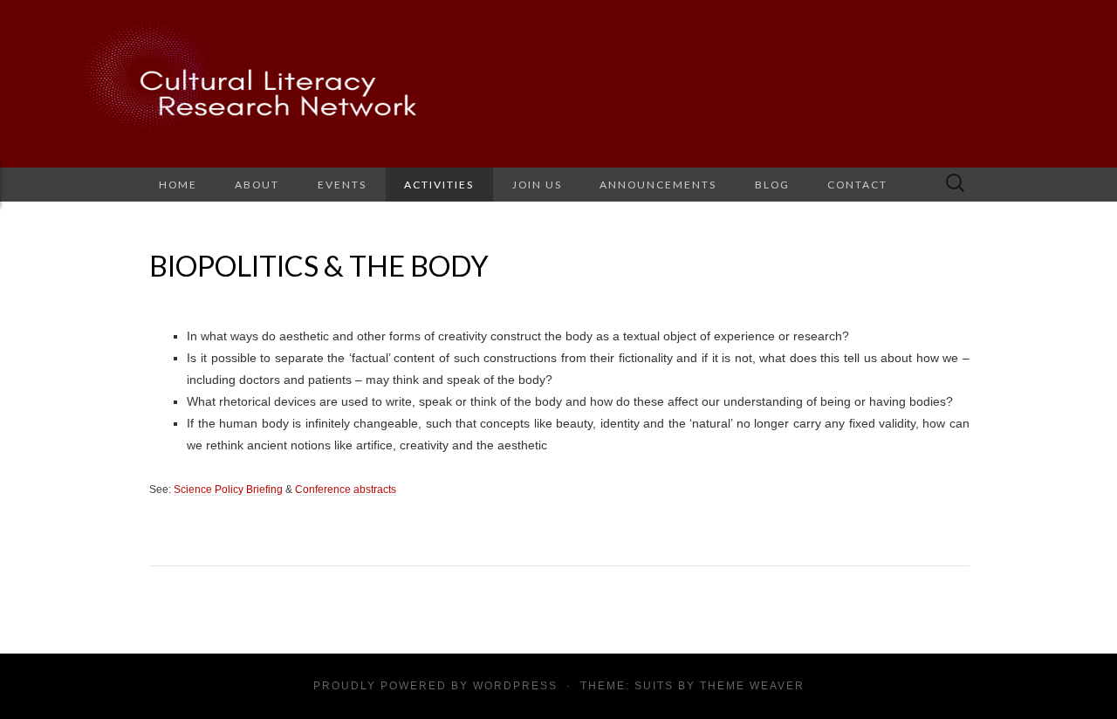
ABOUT (257, 184)
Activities (439, 184)
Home (178, 184)
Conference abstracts (345, 489)
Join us (537, 184)
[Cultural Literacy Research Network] (558, 84)
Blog (772, 184)
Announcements (658, 184)
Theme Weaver (752, 686)
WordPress (515, 686)
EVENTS (342, 184)
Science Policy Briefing (228, 489)
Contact (857, 184)
